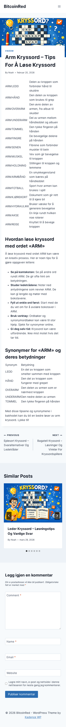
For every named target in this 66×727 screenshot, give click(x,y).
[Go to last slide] (9, 516)
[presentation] (33, 502)
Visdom (9, 51)
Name (11, 641)
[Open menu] (59, 6)
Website (12, 673)
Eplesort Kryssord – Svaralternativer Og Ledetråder (16, 442)
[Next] (57, 516)
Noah (11, 72)
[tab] (26, 551)
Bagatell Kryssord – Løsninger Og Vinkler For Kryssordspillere (49, 444)
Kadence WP (33, 717)
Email (11, 657)
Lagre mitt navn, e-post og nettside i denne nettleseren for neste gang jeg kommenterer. (35, 683)
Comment (14, 595)
